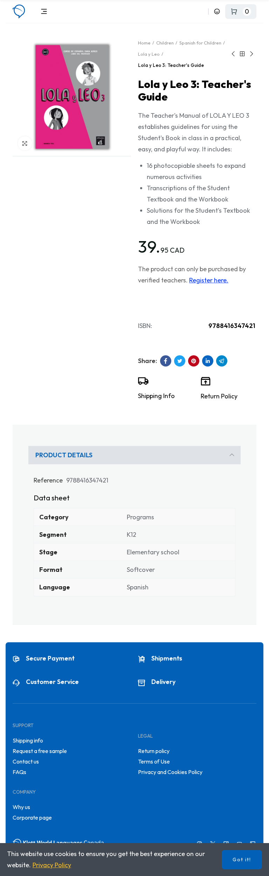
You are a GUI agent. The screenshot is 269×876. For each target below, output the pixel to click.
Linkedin (207, 361)
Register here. (208, 280)
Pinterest (193, 361)
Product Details (63, 455)
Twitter (179, 361)
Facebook (165, 361)
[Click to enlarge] (25, 143)
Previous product (233, 53)
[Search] (201, 11)
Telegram (221, 361)
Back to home (242, 53)
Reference (48, 480)
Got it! (242, 859)
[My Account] (217, 11)
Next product (251, 53)
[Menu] (44, 11)
